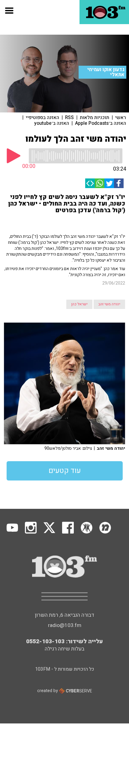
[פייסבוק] (119, 183)
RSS (69, 117)
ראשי (120, 117)
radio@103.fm (64, 625)
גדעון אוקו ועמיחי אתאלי (105, 72)
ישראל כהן (79, 304)
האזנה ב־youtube (51, 123)
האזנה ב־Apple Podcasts (100, 123)
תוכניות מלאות (94, 117)
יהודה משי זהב (109, 304)
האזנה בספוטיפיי (42, 117)
